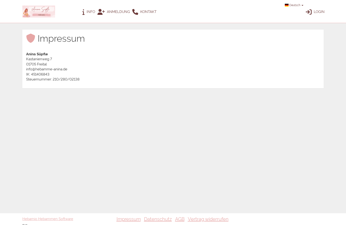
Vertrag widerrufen (208, 219)
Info (90, 12)
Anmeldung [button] (118, 12)
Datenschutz (158, 219)
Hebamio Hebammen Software (47, 219)
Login (319, 12)
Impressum (129, 219)
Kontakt (148, 12)
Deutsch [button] (295, 5)
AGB (180, 219)
